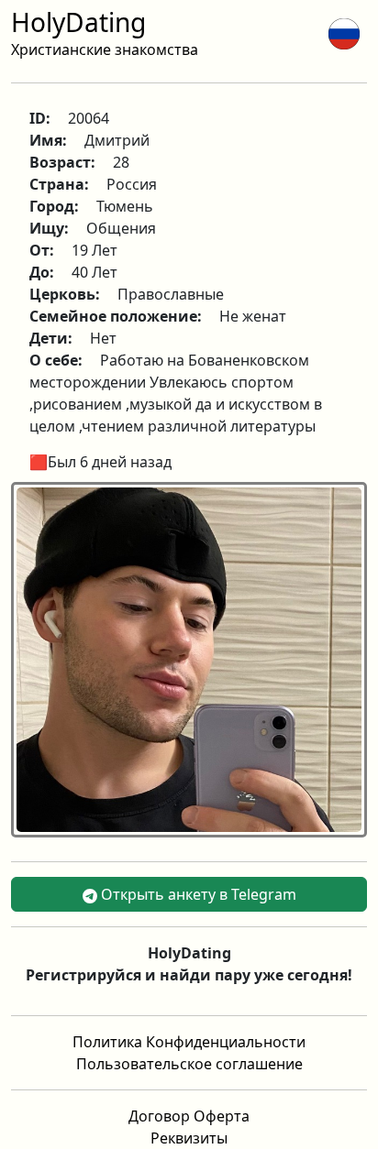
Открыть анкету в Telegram (196, 894)
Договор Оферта (189, 1116)
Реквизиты (189, 1138)
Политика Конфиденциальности (189, 1042)
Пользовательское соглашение (189, 1064)
